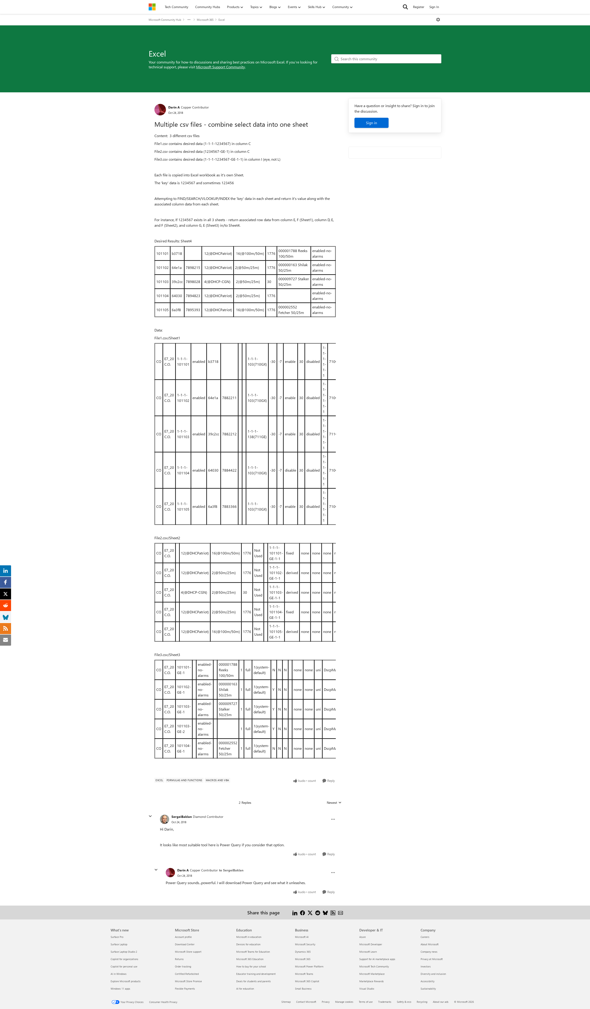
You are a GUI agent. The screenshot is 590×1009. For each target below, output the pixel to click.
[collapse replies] (150, 816)
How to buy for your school (251, 966)
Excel (221, 19)
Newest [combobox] (334, 802)
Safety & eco (404, 1001)
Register (418, 7)
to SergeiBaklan (231, 870)
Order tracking (183, 966)
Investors (426, 966)
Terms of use (366, 1001)
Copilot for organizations (124, 959)
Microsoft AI (302, 937)
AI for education (245, 988)
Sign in (371, 122)
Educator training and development (256, 974)
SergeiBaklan (181, 816)
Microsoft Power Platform (309, 966)
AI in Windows (119, 974)
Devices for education (248, 944)
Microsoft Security (305, 944)
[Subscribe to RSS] (332, 912)
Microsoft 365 (205, 19)
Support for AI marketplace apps (377, 959)
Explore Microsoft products (126, 981)
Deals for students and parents (253, 981)
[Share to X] (310, 912)
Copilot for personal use (124, 966)
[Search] (405, 7)
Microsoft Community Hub (165, 19)
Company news (429, 951)
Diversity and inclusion (433, 974)
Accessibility (427, 981)
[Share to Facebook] (302, 912)
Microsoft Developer (370, 944)
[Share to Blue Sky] (325, 912)
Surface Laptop (119, 944)
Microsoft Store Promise (188, 981)
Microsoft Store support (188, 951)
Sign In (434, 7)
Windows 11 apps (120, 988)
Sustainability (428, 988)
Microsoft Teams (304, 974)
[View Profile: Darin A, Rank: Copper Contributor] (160, 109)
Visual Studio (366, 988)
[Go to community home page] (152, 6)
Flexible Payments (185, 988)
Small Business (303, 988)
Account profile (183, 937)
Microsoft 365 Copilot (307, 981)
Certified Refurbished (187, 974)
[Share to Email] (340, 912)
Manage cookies (344, 1001)
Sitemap (286, 1001)
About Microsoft (430, 944)
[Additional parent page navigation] (189, 19)
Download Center (185, 944)
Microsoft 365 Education (249, 959)
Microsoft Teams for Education (253, 951)
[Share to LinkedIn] (294, 912)
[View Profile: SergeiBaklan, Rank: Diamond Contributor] (164, 819)
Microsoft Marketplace (372, 974)
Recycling (422, 1001)
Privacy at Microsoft (432, 959)
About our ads (440, 1001)
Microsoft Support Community (220, 66)
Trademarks (384, 1001)
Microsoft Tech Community (374, 966)
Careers (425, 937)
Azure (362, 937)
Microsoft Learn (368, 951)
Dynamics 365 (303, 951)
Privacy (326, 1001)
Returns (179, 959)
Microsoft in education (248, 937)
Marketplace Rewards (371, 981)
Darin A (174, 107)
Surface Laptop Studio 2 (124, 951)
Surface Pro (117, 937)
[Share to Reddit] (317, 912)
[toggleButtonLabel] (438, 19)
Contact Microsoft (306, 1001)
